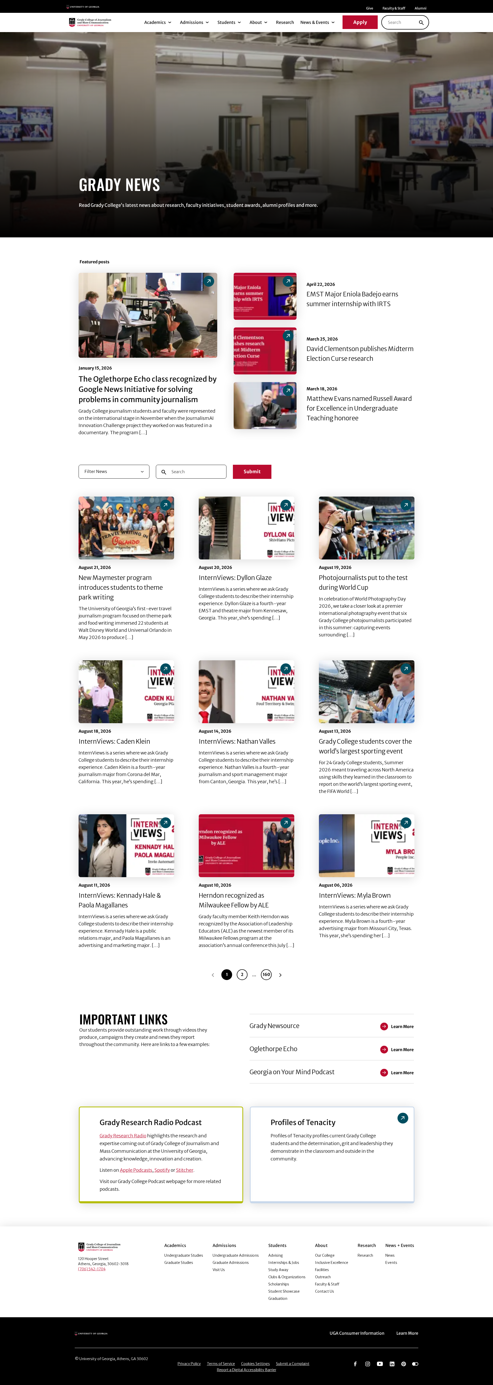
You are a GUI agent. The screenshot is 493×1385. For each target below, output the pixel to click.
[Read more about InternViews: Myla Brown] (366, 845)
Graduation (277, 1298)
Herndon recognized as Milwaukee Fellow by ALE (234, 900)
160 (266, 974)
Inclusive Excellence (331, 1262)
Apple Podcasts (136, 1170)
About (256, 22)
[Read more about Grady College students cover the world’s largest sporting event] (366, 691)
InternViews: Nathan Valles (237, 741)
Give (369, 8)
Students (226, 22)
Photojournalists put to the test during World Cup (363, 583)
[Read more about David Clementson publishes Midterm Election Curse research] (265, 350)
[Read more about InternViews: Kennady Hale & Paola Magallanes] (126, 845)
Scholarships (278, 1284)
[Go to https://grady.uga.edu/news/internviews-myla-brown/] (406, 822)
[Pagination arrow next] (280, 974)
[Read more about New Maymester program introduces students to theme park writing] (126, 528)
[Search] (421, 22)
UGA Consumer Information (357, 1333)
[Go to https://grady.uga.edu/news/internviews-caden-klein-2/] (165, 668)
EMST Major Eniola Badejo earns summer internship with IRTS (352, 299)
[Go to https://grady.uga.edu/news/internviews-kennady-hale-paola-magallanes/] (165, 822)
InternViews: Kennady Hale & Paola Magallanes (120, 900)
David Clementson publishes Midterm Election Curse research (360, 354)
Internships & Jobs (283, 1262)
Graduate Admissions (231, 1262)
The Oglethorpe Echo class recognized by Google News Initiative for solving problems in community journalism (147, 389)
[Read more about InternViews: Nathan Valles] (246, 691)
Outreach (323, 1277)
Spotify (162, 1170)
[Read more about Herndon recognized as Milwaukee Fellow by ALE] (246, 845)
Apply (360, 22)
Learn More (407, 1333)
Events (391, 1262)
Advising (275, 1255)
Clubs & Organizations (287, 1277)
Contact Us (324, 1291)
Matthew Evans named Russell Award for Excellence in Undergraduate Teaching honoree (359, 408)
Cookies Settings (255, 1363)
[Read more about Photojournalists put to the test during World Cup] (366, 528)
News (390, 1255)
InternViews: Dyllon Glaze (235, 578)
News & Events (314, 22)
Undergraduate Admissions (236, 1255)
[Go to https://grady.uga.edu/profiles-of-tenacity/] (402, 1118)
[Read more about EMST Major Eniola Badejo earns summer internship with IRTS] (265, 296)
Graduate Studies (178, 1262)
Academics (155, 22)
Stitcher (184, 1170)
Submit (252, 471)
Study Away (278, 1269)
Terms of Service (221, 1363)
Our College (325, 1255)
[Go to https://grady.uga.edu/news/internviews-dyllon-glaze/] (285, 505)
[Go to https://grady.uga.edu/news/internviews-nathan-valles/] (285, 668)
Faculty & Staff (394, 8)
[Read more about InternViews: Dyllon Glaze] (246, 528)
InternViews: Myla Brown (355, 895)
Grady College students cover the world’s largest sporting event (365, 746)
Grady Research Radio (123, 1136)
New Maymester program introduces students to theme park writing (121, 587)
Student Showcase (284, 1291)
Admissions (191, 22)
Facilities (322, 1269)
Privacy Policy (189, 1363)
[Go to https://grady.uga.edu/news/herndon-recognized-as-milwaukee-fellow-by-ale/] (285, 822)
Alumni (420, 8)
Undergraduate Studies (183, 1255)
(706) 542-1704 (92, 1269)
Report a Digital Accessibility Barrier (246, 1370)
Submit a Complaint (292, 1363)
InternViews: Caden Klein (114, 741)
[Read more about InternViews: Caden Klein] (126, 691)
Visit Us (219, 1269)
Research (285, 22)
